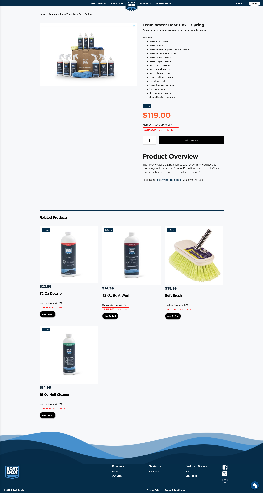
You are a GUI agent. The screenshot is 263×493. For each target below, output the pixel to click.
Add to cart (191, 140)
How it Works (98, 3)
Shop (254, 3)
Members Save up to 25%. (51, 303)
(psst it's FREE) (160, 130)
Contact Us (191, 476)
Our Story (117, 3)
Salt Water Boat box (169, 180)
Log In (239, 3)
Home (42, 14)
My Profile (154, 471)
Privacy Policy (153, 490)
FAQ (187, 471)
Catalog (53, 14)
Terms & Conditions (175, 490)
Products (145, 3)
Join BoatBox (164, 3)
